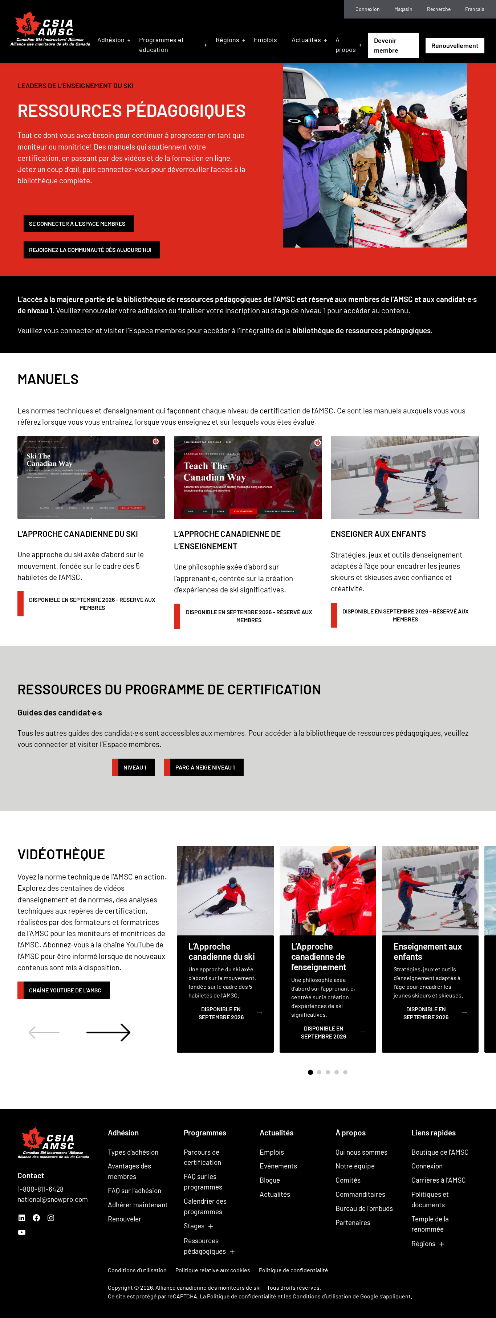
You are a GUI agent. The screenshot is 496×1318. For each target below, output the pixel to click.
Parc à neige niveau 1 (205, 767)
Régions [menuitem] (227, 40)
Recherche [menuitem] (439, 9)
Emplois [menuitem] (265, 40)
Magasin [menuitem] (403, 9)
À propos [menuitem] (346, 44)
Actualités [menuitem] (306, 40)
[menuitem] (475, 9)
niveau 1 (134, 767)
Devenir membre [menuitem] (386, 45)
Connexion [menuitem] (367, 9)
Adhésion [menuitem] (111, 40)
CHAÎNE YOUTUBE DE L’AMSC (65, 990)
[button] (310, 1072)
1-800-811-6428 (40, 1189)
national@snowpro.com (52, 1199)
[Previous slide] (43, 1032)
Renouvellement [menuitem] (455, 45)
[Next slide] (108, 1032)
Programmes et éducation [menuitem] (161, 44)
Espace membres (157, 330)
